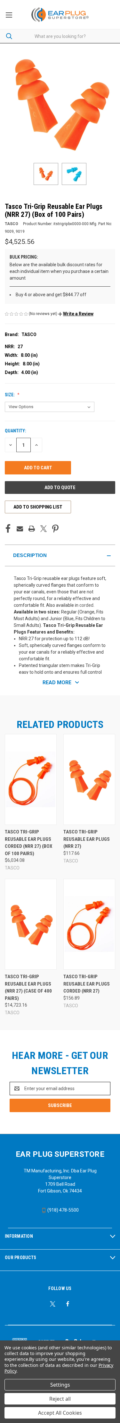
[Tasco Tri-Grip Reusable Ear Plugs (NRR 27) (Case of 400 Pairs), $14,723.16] (30, 924)
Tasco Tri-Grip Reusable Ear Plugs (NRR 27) (86, 839)
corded (86, 605)
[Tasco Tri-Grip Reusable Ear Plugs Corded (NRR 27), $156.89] (89, 924)
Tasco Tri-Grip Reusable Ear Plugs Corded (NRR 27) (86, 984)
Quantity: (15, 430)
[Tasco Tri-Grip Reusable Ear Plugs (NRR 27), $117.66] (89, 779)
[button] (75, 313)
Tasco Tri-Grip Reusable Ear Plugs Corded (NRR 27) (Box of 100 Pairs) (28, 842)
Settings (60, 1384)
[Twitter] (43, 528)
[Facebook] (8, 528)
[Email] (20, 528)
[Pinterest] (55, 528)
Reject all (60, 1398)
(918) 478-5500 (62, 1210)
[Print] (31, 528)
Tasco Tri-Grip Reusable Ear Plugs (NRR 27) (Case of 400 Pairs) (28, 987)
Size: (10, 394)
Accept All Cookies (60, 1412)
